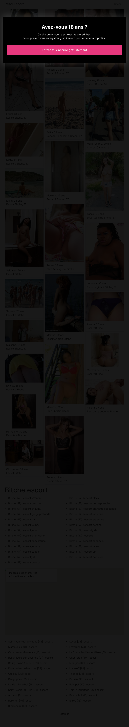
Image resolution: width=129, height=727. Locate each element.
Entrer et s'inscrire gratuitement (64, 50)
